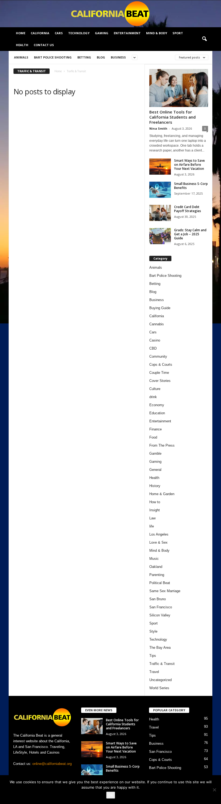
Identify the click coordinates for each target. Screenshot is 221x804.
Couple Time (159, 373)
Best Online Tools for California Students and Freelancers (172, 117)
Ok (110, 795)
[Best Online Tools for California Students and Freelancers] (178, 88)
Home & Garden (161, 494)
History (154, 486)
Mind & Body (156, 33)
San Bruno (157, 599)
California (40, 33)
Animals (21, 57)
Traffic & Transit (162, 664)
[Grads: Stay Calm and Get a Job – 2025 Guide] (160, 236)
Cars (59, 33)
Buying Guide (159, 308)
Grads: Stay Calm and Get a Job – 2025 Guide (190, 234)
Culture (154, 389)
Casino (154, 340)
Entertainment (127, 33)
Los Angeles (158, 534)
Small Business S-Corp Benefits (191, 185)
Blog (101, 57)
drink (153, 397)
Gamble (155, 453)
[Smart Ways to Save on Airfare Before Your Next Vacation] (160, 166)
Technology (78, 33)
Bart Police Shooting (53, 57)
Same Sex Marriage (164, 591)
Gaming (101, 33)
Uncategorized (160, 680)
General (155, 470)
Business (118, 57)
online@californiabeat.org (52, 764)
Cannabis (156, 324)
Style (153, 631)
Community (158, 356)
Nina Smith (158, 128)
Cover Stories (160, 381)
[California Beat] (110, 13)
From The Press (162, 445)
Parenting (156, 575)
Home (20, 33)
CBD (153, 348)
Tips (152, 656)
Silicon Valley (159, 615)
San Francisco (160, 607)
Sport (177, 33)
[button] (204, 39)
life (151, 526)
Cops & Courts (160, 365)
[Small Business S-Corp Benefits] (160, 190)
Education (157, 413)
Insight (154, 510)
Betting (84, 57)
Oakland (155, 567)
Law (152, 518)
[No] (214, 789)
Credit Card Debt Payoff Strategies (187, 209)
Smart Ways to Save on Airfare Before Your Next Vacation (189, 164)
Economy (156, 405)
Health (22, 45)
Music (154, 559)
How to (154, 502)
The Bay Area (160, 648)
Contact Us (44, 45)
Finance (155, 429)
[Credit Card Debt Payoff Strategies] (160, 213)
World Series (159, 688)
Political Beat (159, 583)
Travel (154, 672)
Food (153, 437)
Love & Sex (158, 542)
